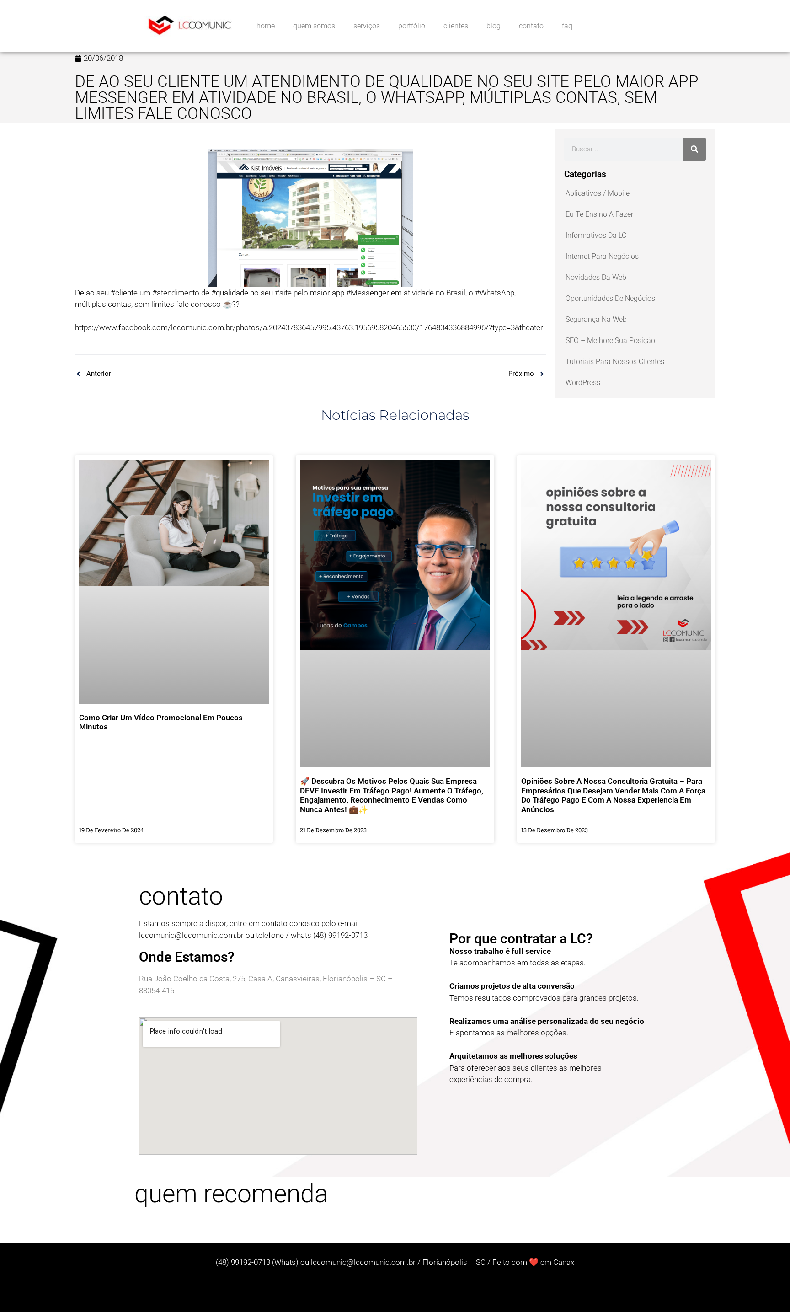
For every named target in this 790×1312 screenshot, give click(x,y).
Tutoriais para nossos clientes (615, 361)
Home (265, 25)
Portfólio (411, 25)
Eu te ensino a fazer (599, 214)
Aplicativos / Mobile (598, 193)
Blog (493, 25)
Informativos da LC (596, 235)
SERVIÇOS (366, 25)
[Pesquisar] (694, 149)
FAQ (567, 25)
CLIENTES (455, 25)
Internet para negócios (602, 256)
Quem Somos (314, 25)
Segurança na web (596, 319)
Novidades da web (596, 277)
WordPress (583, 382)
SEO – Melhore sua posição (610, 340)
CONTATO (531, 25)
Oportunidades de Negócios (610, 298)
